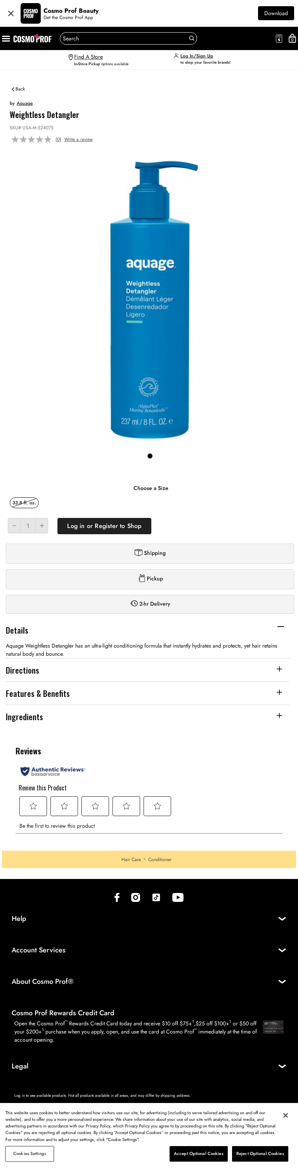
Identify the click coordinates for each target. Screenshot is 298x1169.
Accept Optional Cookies (199, 1153)
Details (17, 630)
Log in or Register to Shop (104, 525)
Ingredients (24, 716)
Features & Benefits (38, 693)
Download (276, 13)
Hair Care (131, 859)
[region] (149, 1136)
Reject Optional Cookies (260, 1153)
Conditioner (160, 859)
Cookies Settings (29, 1153)
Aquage (25, 103)
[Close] (11, 13)
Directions (22, 670)
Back (19, 88)
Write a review (78, 139)
